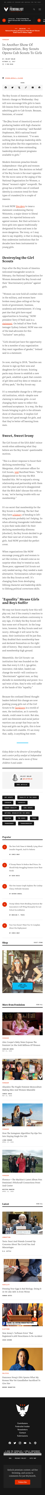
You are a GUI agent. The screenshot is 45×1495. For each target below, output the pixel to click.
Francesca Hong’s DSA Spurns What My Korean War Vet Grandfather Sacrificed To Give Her (21, 1380)
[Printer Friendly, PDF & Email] (39, 87)
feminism (8, 803)
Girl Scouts (28, 808)
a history (17, 514)
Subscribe (22, 1482)
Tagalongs (20, 707)
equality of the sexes (28, 797)
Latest (5, 1203)
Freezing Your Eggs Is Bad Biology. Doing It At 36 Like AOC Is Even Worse (21, 1290)
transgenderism (26, 823)
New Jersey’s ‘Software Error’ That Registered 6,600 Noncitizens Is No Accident (22, 1334)
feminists (21, 803)
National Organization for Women (17, 813)
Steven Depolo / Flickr (14, 78)
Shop (5, 942)
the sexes (21, 818)
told (17, 472)
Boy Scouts (9, 797)
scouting (8, 818)
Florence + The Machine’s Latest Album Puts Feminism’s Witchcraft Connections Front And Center (22, 1182)
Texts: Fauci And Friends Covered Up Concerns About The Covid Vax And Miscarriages (19, 1244)
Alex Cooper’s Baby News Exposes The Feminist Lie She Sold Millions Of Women (21, 1043)
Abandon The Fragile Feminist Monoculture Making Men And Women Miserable (22, 1088)
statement (7, 323)
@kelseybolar (27, 779)
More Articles (22, 785)
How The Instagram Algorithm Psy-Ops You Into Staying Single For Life (22, 1135)
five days (20, 206)
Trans (34, 818)
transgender (9, 823)
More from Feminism (13, 1004)
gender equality (11, 808)
